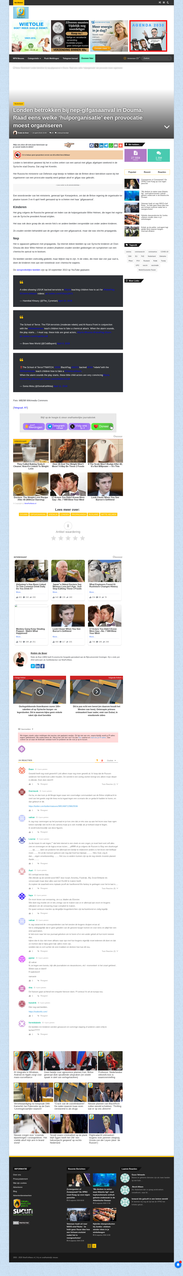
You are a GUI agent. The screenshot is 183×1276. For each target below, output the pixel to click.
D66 (129, 256)
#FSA (90, 367)
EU (136, 256)
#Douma (35, 379)
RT (25, 407)
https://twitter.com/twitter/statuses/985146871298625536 (53, 806)
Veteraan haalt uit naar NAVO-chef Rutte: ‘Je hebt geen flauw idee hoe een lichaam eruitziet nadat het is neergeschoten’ (155, 206)
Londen (64, 514)
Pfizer (131, 261)
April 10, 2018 (65, 301)
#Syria (67, 289)
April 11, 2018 (60, 386)
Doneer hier (87, 58)
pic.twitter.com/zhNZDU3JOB (55, 379)
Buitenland (25, 68)
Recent (147, 172)
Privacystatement (20, 1179)
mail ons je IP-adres (98, 738)
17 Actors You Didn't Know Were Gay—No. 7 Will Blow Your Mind (68, 498)
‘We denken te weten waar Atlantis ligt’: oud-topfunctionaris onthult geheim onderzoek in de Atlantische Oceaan (155, 194)
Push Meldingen (51, 58)
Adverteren (18, 1187)
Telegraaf (18, 407)
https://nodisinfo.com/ (38, 1011)
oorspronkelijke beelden (28, 270)
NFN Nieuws (18, 58)
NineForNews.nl (30, 503)
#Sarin (108, 332)
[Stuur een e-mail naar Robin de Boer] (33, 668)
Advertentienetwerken (22, 1195)
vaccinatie (155, 265)
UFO (137, 265)
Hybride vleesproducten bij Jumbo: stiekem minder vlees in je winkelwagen (154, 217)
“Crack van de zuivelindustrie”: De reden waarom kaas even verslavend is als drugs (69, 1106)
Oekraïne (162, 256)
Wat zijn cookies (20, 1183)
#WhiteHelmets (36, 328)
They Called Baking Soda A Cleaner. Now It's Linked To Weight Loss (30, 466)
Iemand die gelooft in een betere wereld (150, 1199)
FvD (142, 256)
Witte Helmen (108, 514)
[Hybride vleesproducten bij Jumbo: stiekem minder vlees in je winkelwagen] (131, 220)
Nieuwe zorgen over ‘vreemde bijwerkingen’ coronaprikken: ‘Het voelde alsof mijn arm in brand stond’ (30, 1139)
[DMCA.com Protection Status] (38, 1223)
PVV (138, 261)
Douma (24, 514)
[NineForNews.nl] (19, 12)
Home (17, 68)
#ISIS (57, 367)
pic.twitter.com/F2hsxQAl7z (59, 293)
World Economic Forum (147, 270)
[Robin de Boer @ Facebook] (42, 668)
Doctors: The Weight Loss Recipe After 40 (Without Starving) (31, 498)
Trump (163, 261)
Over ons (17, 1175)
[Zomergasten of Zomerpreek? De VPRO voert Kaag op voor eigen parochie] (131, 184)
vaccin (145, 265)
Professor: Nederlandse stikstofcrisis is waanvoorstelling (110, 1075)
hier (80, 738)
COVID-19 (164, 252)
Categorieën (33, 58)
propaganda (79, 514)
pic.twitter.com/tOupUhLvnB (34, 336)
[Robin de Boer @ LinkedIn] (38, 668)
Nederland (152, 256)
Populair (132, 172)
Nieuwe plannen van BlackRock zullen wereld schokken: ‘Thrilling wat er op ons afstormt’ (104, 1106)
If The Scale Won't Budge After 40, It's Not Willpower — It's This (105, 465)
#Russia (88, 332)
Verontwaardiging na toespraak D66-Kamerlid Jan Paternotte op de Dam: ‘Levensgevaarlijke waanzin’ (32, 1106)
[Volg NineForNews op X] (79, 426)
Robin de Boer (23, 133)
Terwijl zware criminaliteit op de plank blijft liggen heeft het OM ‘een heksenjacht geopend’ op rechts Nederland (68, 1139)
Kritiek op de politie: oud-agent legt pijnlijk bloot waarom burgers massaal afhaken (154, 229)
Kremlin (53, 514)
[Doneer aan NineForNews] (102, 426)
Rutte (155, 261)
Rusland (93, 514)
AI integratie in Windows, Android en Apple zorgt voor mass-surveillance (28, 1075)
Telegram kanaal (70, 58)
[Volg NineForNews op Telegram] (57, 426)
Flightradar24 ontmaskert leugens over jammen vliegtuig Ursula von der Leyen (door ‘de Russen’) (104, 1139)
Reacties (162, 172)
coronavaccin (140, 252)
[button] (34, 426)
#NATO (75, 367)
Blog (15, 1191)
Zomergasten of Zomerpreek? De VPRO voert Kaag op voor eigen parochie (154, 181)
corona (128, 252)
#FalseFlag (108, 289)
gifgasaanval (38, 514)
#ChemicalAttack (28, 293)
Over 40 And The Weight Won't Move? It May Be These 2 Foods (68, 465)
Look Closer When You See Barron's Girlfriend (105, 498)
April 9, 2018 (63, 343)
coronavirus (152, 252)
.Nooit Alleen (137, 1187)
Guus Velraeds (138, 1175)
